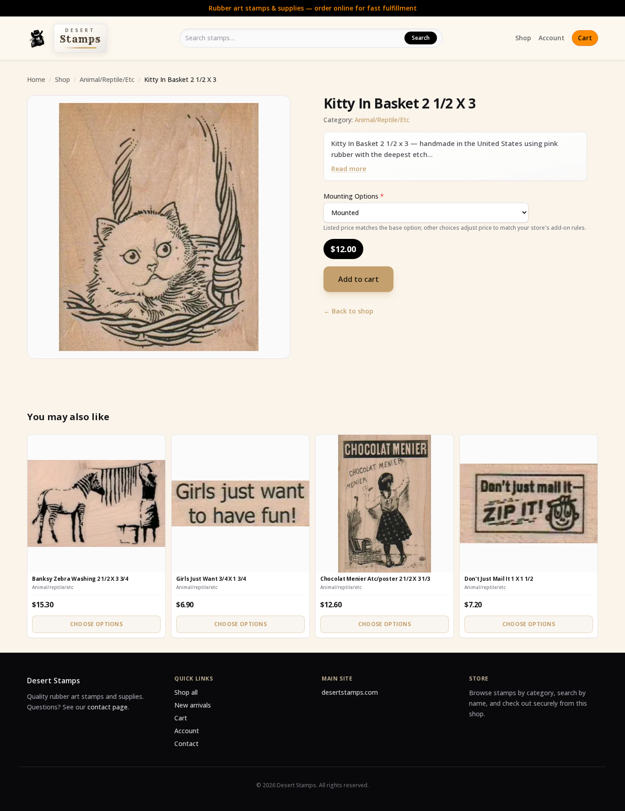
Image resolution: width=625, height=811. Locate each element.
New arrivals (192, 705)
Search (421, 38)
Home (36, 79)
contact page (107, 707)
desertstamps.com (350, 692)
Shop (523, 37)
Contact (186, 743)
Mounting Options (353, 196)
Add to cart (358, 279)
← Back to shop (348, 311)
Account (552, 37)
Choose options (96, 624)
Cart (585, 37)
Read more (348, 168)
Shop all (186, 692)
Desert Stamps (53, 681)
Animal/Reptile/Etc (107, 79)
